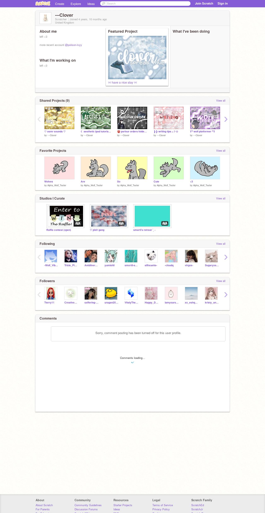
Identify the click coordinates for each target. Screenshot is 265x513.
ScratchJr (197, 509)
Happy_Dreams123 (152, 302)
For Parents (43, 509)
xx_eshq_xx (192, 302)
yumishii (109, 265)
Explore (76, 3)
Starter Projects (122, 505)
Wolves (48, 181)
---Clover (52, 135)
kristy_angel (212, 302)
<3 (191, 181)
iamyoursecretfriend (172, 302)
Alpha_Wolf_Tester (56, 185)
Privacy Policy (161, 509)
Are (83, 181)
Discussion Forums (86, 509)
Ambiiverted (91, 265)
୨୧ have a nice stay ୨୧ (122, 82)
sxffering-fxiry (91, 302)
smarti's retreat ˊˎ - (144, 230)
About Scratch (44, 505)
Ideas (91, 3)
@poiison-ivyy (73, 45)
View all (220, 100)
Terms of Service (162, 505)
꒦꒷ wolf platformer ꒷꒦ (202, 131)
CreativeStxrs (71, 302)
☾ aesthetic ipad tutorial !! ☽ (96, 131)
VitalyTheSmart (132, 302)
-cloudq (169, 265)
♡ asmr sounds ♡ (55, 131)
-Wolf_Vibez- (51, 265)
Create (59, 3)
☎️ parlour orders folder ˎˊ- (132, 131)
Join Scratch (204, 3)
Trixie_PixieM (71, 265)
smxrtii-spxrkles (132, 265)
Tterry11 (49, 302)
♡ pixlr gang (97, 230)
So (118, 181)
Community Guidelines (88, 505)
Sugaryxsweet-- (212, 265)
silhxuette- (151, 265)
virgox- (189, 265)
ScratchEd (197, 505)
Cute (156, 181)
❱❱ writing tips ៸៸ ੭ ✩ (166, 131)
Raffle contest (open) (58, 230)
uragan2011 (111, 302)
